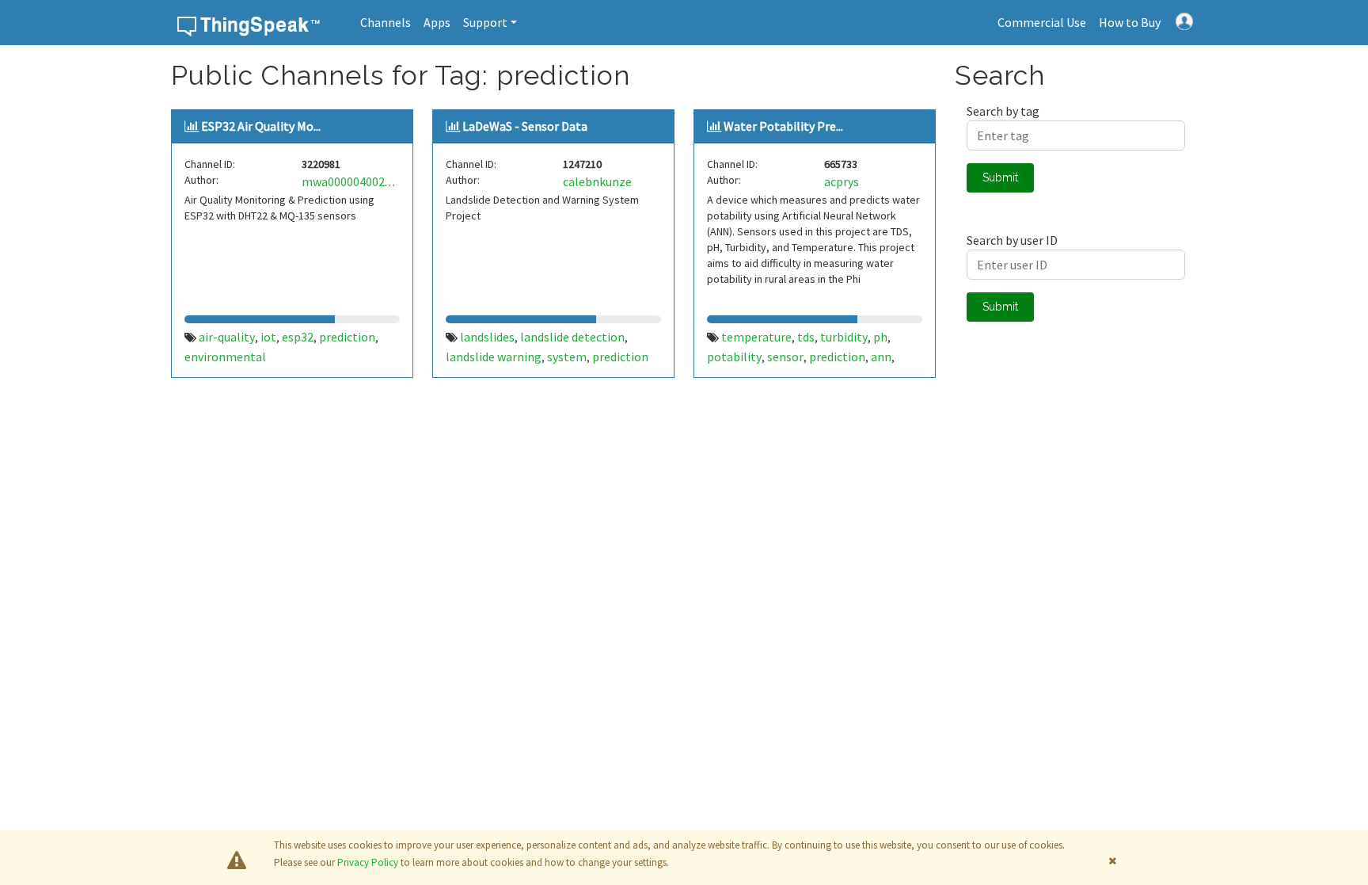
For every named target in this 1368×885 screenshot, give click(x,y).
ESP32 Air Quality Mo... (261, 126)
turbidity (844, 337)
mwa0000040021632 (356, 181)
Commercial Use (1042, 22)
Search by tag (1003, 111)
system (567, 356)
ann (881, 356)
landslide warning (494, 356)
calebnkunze (597, 181)
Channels (385, 22)
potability (734, 356)
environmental (225, 356)
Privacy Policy (367, 862)
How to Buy (1130, 22)
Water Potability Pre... (783, 126)
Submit (1000, 177)
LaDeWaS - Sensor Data (524, 126)
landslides (487, 337)
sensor (785, 356)
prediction (347, 337)
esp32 (298, 337)
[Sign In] (1184, 20)
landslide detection (572, 337)
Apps (437, 22)
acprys (841, 181)
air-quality (227, 337)
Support (485, 22)
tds (806, 337)
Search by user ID (1012, 240)
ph (880, 337)
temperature (756, 337)
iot (268, 337)
